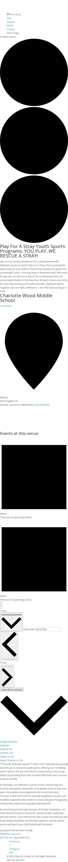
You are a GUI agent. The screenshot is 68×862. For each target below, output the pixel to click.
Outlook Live (6, 752)
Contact (11, 29)
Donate (11, 21)
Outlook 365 (6, 749)
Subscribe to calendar (11, 689)
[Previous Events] (1, 603)
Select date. (29, 629)
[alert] (34, 478)
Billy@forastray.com (10, 833)
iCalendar (4, 745)
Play (9, 18)
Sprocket (19, 860)
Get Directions (42, 404)
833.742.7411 (7, 837)
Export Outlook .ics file (11, 760)
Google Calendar (8, 741)
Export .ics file (7, 756)
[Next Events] (1, 607)
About (10, 25)
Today (3, 610)
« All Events (6, 305)
